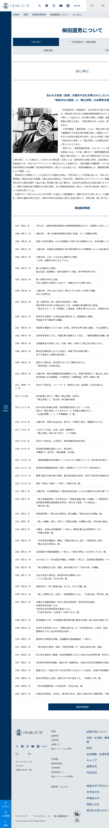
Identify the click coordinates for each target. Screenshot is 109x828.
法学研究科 (55, 772)
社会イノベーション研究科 (62, 776)
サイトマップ (22, 816)
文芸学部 (54, 740)
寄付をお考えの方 (97, 810)
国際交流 (92, 766)
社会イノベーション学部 (61, 748)
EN (103, 5)
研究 (26, 14)
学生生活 (92, 772)
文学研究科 (55, 767)
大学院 (54, 759)
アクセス (19, 765)
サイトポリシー (40, 816)
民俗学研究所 (39, 14)
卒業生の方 (93, 798)
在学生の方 (93, 792)
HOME (16, 14)
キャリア (92, 760)
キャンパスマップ (24, 761)
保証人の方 (93, 804)
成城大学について (97, 731)
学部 (53, 731)
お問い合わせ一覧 (24, 769)
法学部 (54, 744)
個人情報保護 (60, 816)
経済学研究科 (56, 763)
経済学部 (54, 735)
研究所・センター (60, 786)
